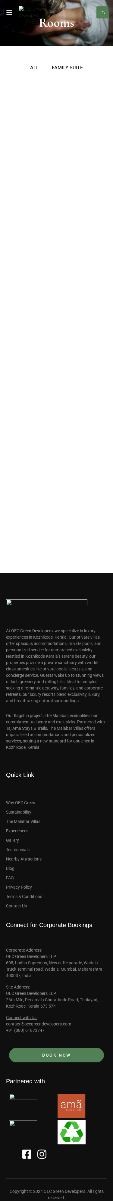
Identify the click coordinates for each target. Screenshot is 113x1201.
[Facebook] (27, 1154)
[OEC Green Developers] (41, 12)
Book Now (102, 12)
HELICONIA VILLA (40, 185)
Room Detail (20, 244)
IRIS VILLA (25, 466)
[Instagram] (42, 1154)
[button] (20, 165)
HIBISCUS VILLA (36, 287)
